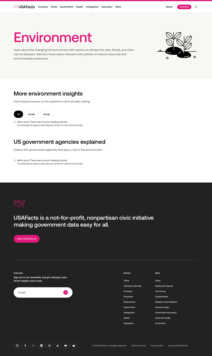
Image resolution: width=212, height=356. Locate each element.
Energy (46, 114)
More (118, 6)
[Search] (196, 7)
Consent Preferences (177, 345)
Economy (43, 6)
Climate (31, 114)
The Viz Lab (160, 291)
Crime (54, 6)
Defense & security (132, 286)
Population (129, 323)
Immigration (92, 6)
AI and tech (160, 323)
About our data (162, 307)
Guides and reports (164, 286)
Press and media (162, 318)
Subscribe (184, 7)
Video (158, 280)
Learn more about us (26, 239)
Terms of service (138, 345)
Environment (129, 302)
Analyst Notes (161, 296)
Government (66, 6)
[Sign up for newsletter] (65, 292)
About (169, 6)
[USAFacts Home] (24, 6)
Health (79, 6)
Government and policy (166, 312)
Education (107, 6)
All (18, 114)
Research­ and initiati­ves (166, 302)
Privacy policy (157, 345)
